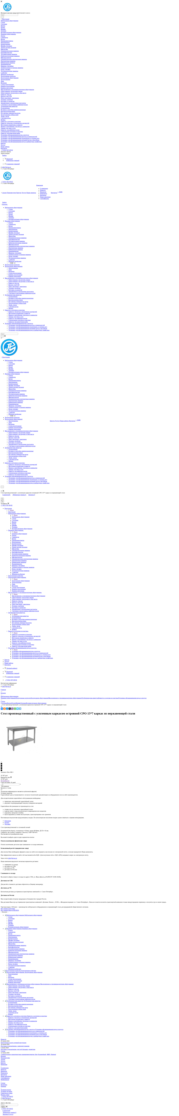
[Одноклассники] (4, 709)
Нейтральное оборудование (20, 517)
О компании (5, 1068)
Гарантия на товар (6, 1093)
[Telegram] (20, 709)
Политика (4, 1084)
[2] (89, 765)
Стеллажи (4, 703)
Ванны (9, 703)
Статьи (3, 1051)
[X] (10, 709)
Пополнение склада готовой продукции (13, 1042)
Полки (13, 703)
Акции (3, 1059)
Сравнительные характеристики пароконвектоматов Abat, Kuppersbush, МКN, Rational (28, 1054)
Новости (3, 1039)
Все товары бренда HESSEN (10, 910)
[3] (89, 767)
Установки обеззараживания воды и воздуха (26, 651)
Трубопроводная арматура (20, 616)
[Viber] (12, 709)
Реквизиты (4, 1073)
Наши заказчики (6, 1076)
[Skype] (17, 709)
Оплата (6, 822)
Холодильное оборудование (21, 581)
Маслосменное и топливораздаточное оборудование (28, 596)
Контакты (4, 1074)
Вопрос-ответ (5, 1095)
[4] (89, 769)
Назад (12, 510)
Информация (5, 1079)
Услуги (3, 1061)
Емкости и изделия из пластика (22, 634)
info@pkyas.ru (6, 167)
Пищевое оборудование (19, 533)
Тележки (23, 703)
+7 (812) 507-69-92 (7, 150)
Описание (7, 821)
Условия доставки (6, 1091)
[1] (89, 764)
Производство (5, 1058)
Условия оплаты (6, 1090)
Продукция (11, 512)
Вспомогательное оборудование (36, 703)
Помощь (3, 1086)
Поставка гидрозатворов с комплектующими (15, 1046)
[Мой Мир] (7, 709)
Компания (4, 1064)
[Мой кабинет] (1, 489)
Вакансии (4, 1071)
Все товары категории (8, 908)
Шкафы (18, 703)
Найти (3, 1107)
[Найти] (2, 17)
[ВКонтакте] (2, 709)
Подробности (5, 781)
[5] (89, 770)
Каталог (3, 1056)
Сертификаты (5, 1078)
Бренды (3, 1063)
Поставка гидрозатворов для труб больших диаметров (18, 1049)
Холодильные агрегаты (23, 698)
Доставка (7, 824)
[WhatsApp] (15, 709)
